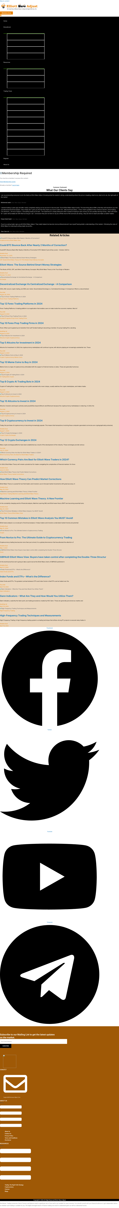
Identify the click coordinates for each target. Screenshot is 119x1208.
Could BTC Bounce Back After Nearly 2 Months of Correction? (33, 245)
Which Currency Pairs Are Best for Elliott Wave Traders (17, 454)
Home (5, 21)
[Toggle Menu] (24, 31)
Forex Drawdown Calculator (18, 146)
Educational (7, 27)
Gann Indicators (5, 591)
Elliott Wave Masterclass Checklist (19, 101)
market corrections (18, 474)
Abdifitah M (3, 331)
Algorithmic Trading (6, 494)
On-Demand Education (16, 43)
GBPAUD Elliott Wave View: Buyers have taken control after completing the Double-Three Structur (53, 557)
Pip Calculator (13, 133)
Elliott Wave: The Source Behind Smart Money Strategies (31, 264)
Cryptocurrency (14, 78)
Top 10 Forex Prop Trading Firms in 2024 (22, 323)
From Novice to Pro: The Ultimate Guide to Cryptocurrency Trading (36, 537)
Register (6, 158)
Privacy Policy (9, 1136)
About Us (6, 164)
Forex (1, 299)
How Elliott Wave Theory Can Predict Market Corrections (30, 479)
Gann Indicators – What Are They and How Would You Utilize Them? (36, 596)
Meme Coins (18, 357)
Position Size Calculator (16, 126)
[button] (6, 12)
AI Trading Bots (4, 377)
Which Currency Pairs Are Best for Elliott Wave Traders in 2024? (34, 459)
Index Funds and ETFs (7, 571)
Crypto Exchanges (10, 435)
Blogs (11, 85)
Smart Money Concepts (36, 260)
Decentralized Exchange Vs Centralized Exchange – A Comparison (36, 284)
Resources (6, 62)
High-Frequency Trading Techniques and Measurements (30, 615)
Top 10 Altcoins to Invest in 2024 (18, 401)
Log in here (15, 185)
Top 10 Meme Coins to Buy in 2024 (19, 362)
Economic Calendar (15, 114)
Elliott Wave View (15, 240)
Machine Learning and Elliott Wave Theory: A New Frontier (31, 498)
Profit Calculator (14, 139)
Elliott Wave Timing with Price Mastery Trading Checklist (26, 107)
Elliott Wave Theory (15, 72)
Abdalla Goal (4, 253)
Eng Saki (2, 292)
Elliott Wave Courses (15, 56)
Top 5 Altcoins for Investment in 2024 (20, 342)
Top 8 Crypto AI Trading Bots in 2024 (20, 381)
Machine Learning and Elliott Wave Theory (25, 494)
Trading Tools (7, 91)
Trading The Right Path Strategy (19, 37)
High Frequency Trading (7, 610)
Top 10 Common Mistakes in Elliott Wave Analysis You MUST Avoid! (36, 518)
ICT (21, 260)
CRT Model (3, 260)
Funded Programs (5, 318)
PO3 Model (25, 260)
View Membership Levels (8, 182)
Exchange (3, 279)
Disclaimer (8, 1140)
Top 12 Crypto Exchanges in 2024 (18, 440)
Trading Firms (22, 318)
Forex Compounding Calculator (19, 120)
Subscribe (6, 1046)
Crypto (7, 338)
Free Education (14, 50)
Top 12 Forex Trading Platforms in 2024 (21, 303)
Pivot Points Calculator (16, 152)
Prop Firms (14, 318)
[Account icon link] (1, 15)
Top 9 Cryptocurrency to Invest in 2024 (21, 420)
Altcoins (2, 338)
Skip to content (4, 1)
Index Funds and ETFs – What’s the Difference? (25, 576)
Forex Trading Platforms (11, 299)
